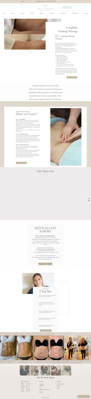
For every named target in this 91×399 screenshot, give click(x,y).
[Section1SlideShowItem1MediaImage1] (44, 209)
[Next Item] (89, 348)
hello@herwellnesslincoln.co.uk (41, 1)
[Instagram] (20, 4)
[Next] (88, 192)
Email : (40, 388)
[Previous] (2, 192)
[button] (22, 13)
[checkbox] (16, 347)
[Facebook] (21, 4)
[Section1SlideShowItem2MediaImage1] (45, 209)
